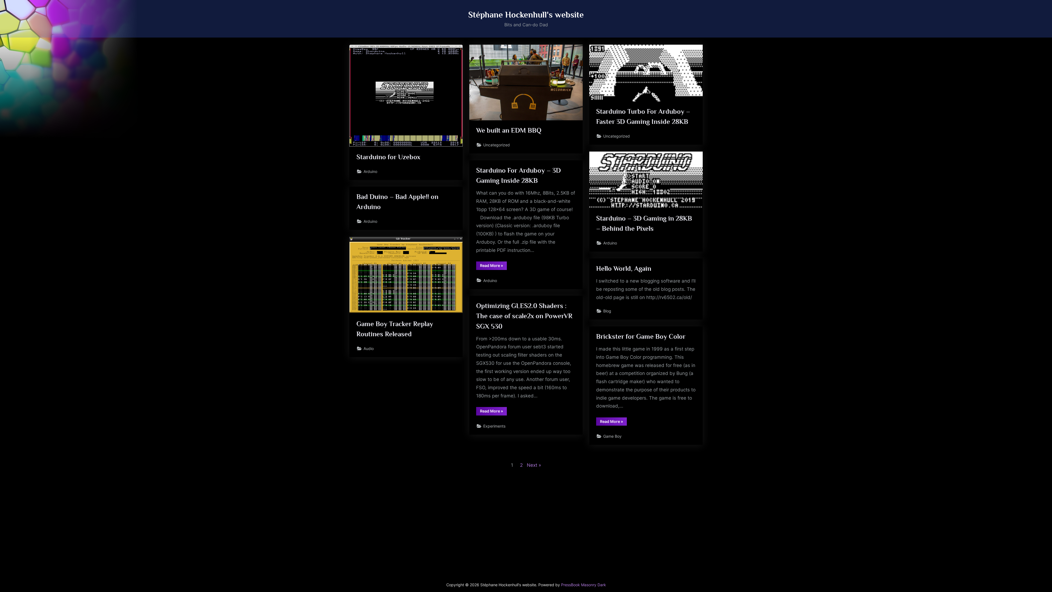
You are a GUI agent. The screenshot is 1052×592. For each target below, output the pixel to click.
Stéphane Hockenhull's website (526, 14)
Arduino (370, 171)
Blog (607, 311)
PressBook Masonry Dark (583, 585)
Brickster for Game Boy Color (640, 336)
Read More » (493, 266)
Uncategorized (496, 145)
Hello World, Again (623, 268)
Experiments (494, 426)
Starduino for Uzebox (388, 157)
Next (532, 465)
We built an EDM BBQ (508, 130)
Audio (369, 348)
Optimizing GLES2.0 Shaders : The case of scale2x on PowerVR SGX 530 (524, 316)
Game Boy (612, 436)
